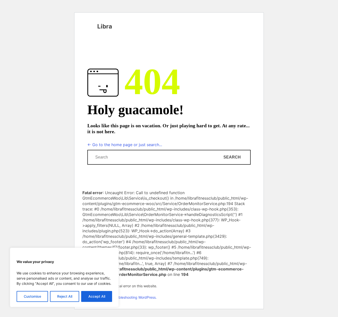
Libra (104, 26)
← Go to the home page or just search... (124, 144)
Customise (32, 296)
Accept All (96, 296)
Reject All (64, 296)
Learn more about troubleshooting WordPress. (119, 297)
